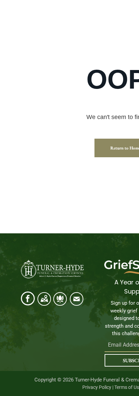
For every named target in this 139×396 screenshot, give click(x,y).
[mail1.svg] (77, 302)
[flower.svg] (60, 302)
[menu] (129, 25)
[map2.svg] (44, 302)
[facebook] (28, 299)
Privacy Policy (96, 387)
